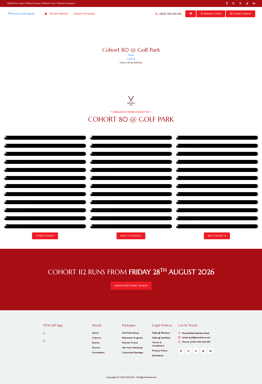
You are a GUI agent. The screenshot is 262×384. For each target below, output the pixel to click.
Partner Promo (130, 342)
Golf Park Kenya (130, 332)
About (95, 332)
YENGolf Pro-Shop (15, 3)
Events (96, 342)
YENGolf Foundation (66, 3)
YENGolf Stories (32, 3)
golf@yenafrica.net (199, 337)
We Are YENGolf (59, 13)
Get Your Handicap (132, 347)
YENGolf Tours (48, 3)
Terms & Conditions (158, 344)
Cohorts (131, 58)
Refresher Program (132, 337)
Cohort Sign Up (241, 13)
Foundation (98, 352)
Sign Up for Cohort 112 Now (131, 285)
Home (131, 55)
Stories (96, 347)
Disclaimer (158, 355)
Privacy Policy (159, 350)
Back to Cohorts (131, 235)
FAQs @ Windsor (161, 332)
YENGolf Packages (84, 13)
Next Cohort (216, 235)
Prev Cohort (46, 235)
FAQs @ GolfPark (161, 337)
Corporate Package (132, 352)
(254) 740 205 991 (170, 13)
